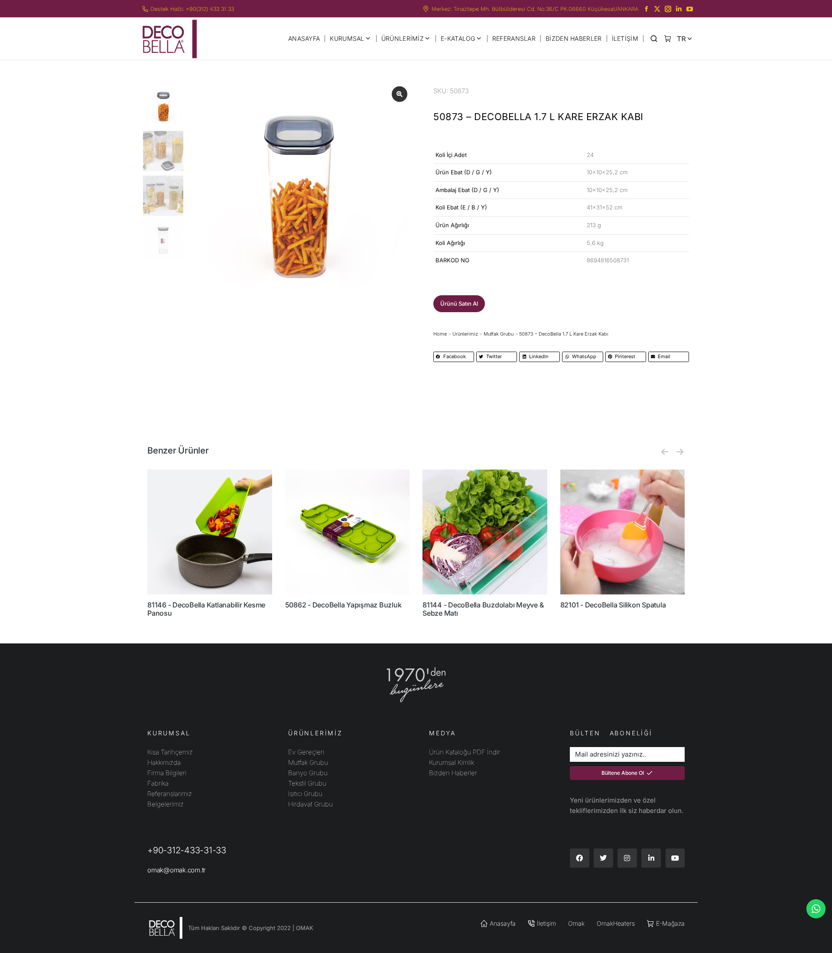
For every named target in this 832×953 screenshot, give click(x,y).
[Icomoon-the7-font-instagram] (668, 9)
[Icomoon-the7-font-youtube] (689, 9)
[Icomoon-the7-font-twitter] (657, 9)
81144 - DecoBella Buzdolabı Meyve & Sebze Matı (482, 609)
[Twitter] (603, 858)
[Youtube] (675, 858)
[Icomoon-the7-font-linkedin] (678, 9)
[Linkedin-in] (651, 858)
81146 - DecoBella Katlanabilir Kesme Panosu (206, 609)
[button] (459, 303)
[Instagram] (627, 858)
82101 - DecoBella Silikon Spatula (613, 605)
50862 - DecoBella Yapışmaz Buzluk (343, 605)
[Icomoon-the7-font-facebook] (646, 9)
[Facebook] (579, 858)
